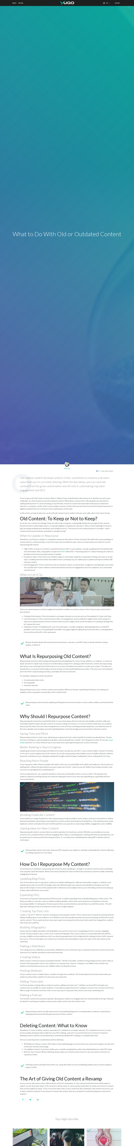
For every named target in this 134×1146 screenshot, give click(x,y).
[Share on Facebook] (23, 1100)
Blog (14, 3)
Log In (117, 3)
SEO (63, 551)
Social (20, 3)
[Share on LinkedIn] (38, 1100)
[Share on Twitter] (30, 1100)
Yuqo (67, 3)
